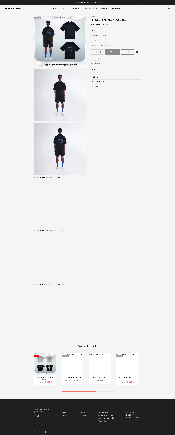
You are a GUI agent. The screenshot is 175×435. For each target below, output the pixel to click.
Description (94, 77)
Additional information (98, 82)
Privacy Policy (102, 421)
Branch (93, 31)
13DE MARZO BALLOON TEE (72, 378)
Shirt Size (93, 41)
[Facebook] (35, 416)
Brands (64, 412)
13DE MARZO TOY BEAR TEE (127, 379)
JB (96, 61)
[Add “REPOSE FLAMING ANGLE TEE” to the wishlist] (137, 52)
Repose (93, 17)
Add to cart (112, 52)
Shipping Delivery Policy (105, 415)
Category (64, 415)
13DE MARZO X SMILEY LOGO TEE (45, 379)
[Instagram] (38, 416)
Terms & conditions (104, 412)
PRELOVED (103, 9)
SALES (95, 9)
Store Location (82, 415)
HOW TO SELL (115, 9)
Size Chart (94, 86)
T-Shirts (100, 59)
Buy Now (128, 52)
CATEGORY (86, 9)
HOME (55, 9)
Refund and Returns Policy (106, 418)
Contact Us (81, 412)
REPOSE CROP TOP (99, 378)
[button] (95, 35)
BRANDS (76, 9)
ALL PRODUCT (65, 9)
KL (98, 61)
